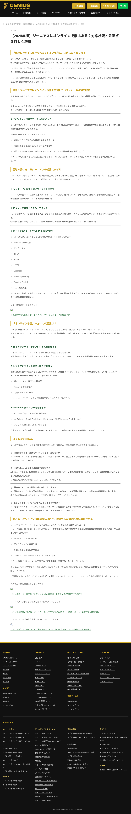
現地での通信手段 (74, 760)
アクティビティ (8, 705)
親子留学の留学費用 (10, 784)
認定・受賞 (7, 677)
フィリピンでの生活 (107, 733)
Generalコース (40, 665)
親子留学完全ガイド (42, 753)
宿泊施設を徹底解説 (42, 757)
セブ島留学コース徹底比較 (12, 756)
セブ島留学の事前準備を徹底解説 (79, 733)
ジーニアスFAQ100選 (43, 800)
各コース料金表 (73, 658)
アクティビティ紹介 (42, 772)
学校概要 (27, 12)
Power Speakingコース (43, 693)
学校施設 (6, 701)
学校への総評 (105, 658)
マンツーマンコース (42, 673)
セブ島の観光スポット (108, 756)
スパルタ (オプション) (43, 709)
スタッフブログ (73, 705)
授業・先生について (107, 665)
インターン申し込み (74, 677)
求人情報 (6, 681)
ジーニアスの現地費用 (43, 792)
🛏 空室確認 (93, 6)
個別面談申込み (73, 681)
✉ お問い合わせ (109, 6)
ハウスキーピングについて (110, 677)
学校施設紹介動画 (9, 693)
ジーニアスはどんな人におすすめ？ (48, 741)
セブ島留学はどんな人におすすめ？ (16, 771)
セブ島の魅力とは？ (10, 748)
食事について (105, 673)
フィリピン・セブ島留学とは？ (14, 737)
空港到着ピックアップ (43, 776)
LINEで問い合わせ (74, 689)
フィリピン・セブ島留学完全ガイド (16, 733)
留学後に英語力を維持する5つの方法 (113, 769)
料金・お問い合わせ (76, 12)
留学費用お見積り (74, 665)
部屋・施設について (107, 669)
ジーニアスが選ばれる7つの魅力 (47, 737)
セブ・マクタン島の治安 (109, 748)
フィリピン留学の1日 (10, 760)
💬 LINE (123, 6)
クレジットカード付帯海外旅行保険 (80, 752)
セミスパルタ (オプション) (45, 705)
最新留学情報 (15, 24)
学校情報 (6, 669)
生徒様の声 (96, 12)
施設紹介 (38, 761)
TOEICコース (39, 677)
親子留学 (38, 658)
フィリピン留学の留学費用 (13, 780)
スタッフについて (106, 681)
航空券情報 (71, 744)
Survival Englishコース (43, 697)
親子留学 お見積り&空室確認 (78, 673)
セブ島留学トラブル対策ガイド (111, 752)
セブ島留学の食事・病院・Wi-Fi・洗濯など (113, 739)
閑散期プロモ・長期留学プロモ (46, 796)
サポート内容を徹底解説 (44, 765)
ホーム (15, 12)
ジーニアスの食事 (41, 769)
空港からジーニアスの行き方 (46, 780)
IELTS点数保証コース (42, 701)
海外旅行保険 (72, 748)
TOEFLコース (40, 681)
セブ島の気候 (105, 744)
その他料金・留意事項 (75, 662)
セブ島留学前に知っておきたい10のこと (81, 739)
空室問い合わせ (73, 669)
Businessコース (41, 689)
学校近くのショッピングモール (111, 760)
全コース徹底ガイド (42, 745)
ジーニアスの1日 (41, 788)
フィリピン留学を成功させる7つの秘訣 (16, 766)
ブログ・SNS (112, 12)
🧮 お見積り (78, 6)
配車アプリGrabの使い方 (76, 768)
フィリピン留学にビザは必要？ (14, 788)
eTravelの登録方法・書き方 (77, 764)
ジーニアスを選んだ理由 (109, 662)
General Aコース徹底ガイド (45, 749)
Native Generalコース (43, 669)
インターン (39, 662)
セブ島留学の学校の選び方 (13, 752)
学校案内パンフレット (11, 658)
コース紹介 (41, 12)
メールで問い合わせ (74, 685)
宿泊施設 (6, 697)
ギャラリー (57, 12)
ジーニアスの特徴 (9, 665)
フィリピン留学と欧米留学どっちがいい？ (17, 743)
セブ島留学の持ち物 (74, 756)
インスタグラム (73, 709)
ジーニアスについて (10, 662)
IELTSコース (39, 685)
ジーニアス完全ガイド (43, 733)
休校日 (5, 673)
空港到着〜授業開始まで (44, 784)
